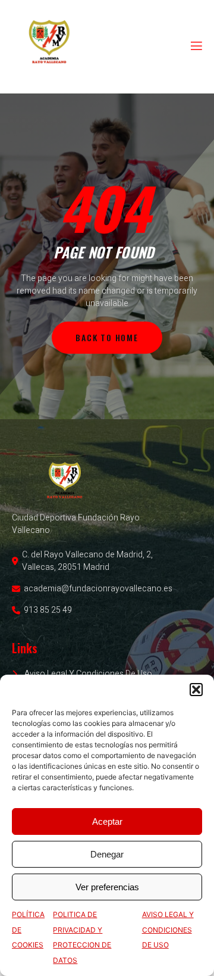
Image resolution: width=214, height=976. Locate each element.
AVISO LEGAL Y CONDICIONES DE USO (168, 929)
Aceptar (107, 821)
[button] (196, 690)
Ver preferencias (107, 887)
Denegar (107, 854)
